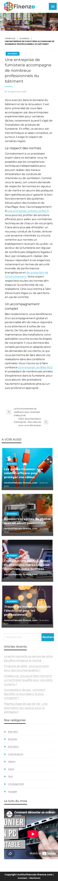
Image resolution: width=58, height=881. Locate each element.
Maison (11, 761)
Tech (10, 776)
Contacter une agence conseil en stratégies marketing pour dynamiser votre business (27, 565)
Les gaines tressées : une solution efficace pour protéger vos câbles (23, 473)
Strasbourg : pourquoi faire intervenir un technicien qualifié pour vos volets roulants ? (28, 680)
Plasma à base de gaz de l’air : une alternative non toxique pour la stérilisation (26, 707)
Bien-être (13, 731)
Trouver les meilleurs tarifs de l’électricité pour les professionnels (27, 611)
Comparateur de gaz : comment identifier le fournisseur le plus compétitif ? (24, 694)
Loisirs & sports (15, 754)
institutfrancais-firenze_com (21, 482)
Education (13, 746)
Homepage (10, 38)
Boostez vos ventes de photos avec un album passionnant (27, 521)
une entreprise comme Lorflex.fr (28, 211)
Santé (11, 769)
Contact (22, 878)
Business (24, 38)
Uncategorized (16, 784)
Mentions (34, 878)
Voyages (12, 791)
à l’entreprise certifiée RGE (35, 367)
